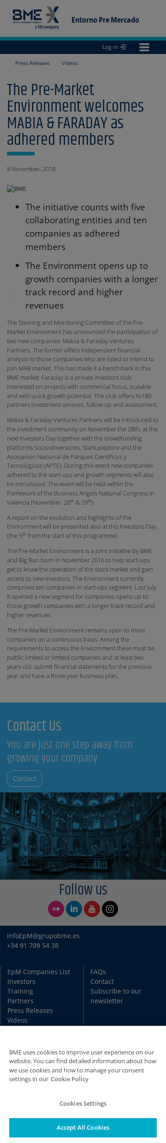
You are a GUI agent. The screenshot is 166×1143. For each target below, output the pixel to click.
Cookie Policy (70, 1079)
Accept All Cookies (83, 1127)
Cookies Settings (83, 1103)
